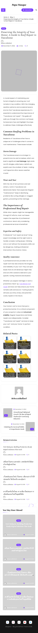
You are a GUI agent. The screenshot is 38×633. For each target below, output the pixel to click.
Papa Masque (19, 4)
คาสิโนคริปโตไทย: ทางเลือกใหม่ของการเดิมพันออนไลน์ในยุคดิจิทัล (19, 598)
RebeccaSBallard (6, 43)
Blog (3, 28)
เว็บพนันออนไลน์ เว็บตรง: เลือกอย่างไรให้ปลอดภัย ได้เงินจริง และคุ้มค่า (19, 575)
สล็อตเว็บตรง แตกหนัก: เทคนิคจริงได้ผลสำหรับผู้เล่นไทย (19, 549)
